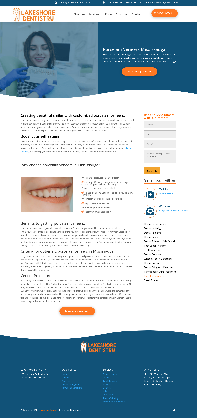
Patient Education (116, 14)
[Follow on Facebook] (174, 410)
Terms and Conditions (72, 387)
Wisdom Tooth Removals (115, 401)
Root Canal (108, 394)
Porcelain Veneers (154, 276)
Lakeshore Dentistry (48, 410)
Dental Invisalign (153, 228)
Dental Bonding (152, 254)
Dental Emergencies (155, 224)
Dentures (168, 267)
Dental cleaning (152, 237)
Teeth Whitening (110, 398)
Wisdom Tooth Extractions (158, 259)
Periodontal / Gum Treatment (160, 272)
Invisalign (107, 384)
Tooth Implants (110, 381)
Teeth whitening (153, 250)
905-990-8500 (164, 13)
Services (93, 14)
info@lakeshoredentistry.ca (76, 2)
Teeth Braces (151, 280)
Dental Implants (152, 233)
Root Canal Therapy (155, 246)
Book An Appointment (139, 71)
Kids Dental (168, 241)
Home (64, 374)
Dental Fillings (151, 241)
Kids (105, 391)
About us (79, 14)
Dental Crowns (152, 263)
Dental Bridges (152, 267)
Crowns (106, 377)
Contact (137, 14)
